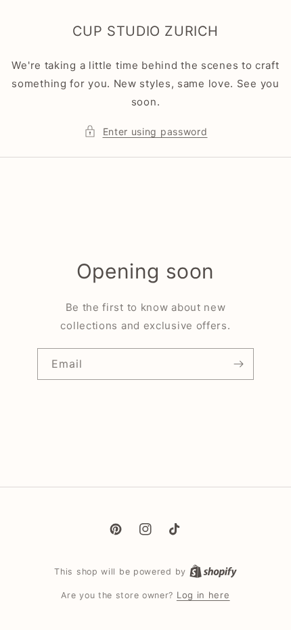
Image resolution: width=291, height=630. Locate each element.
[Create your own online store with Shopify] (213, 571)
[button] (146, 131)
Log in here (203, 594)
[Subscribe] (238, 364)
